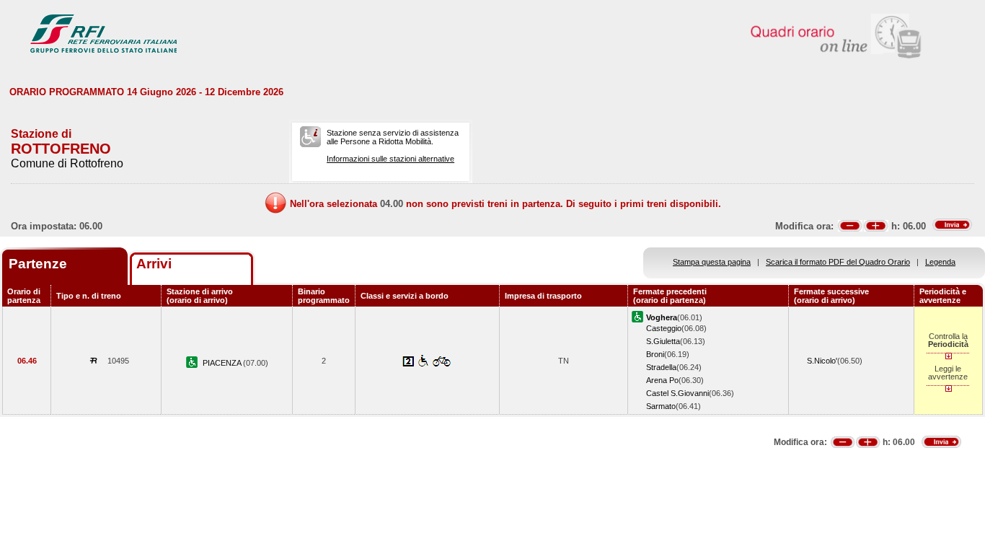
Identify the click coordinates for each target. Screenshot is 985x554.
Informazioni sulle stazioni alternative (390, 158)
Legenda (940, 262)
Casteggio (663, 328)
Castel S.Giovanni (677, 393)
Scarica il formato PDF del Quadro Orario (838, 262)
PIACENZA (223, 363)
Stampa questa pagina (712, 262)
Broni (655, 354)
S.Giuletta (663, 341)
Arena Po (662, 380)
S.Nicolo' (822, 360)
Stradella (661, 367)
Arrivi (154, 263)
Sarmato (661, 406)
